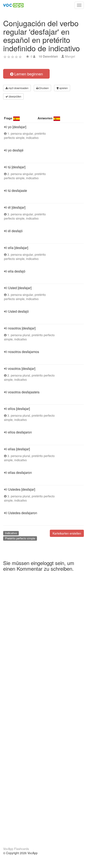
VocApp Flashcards (16, 849)
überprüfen (14, 96)
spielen (63, 88)
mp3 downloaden (18, 88)
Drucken (43, 88)
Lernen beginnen (28, 73)
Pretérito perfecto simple (20, 538)
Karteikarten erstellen (67, 533)
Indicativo (11, 533)
